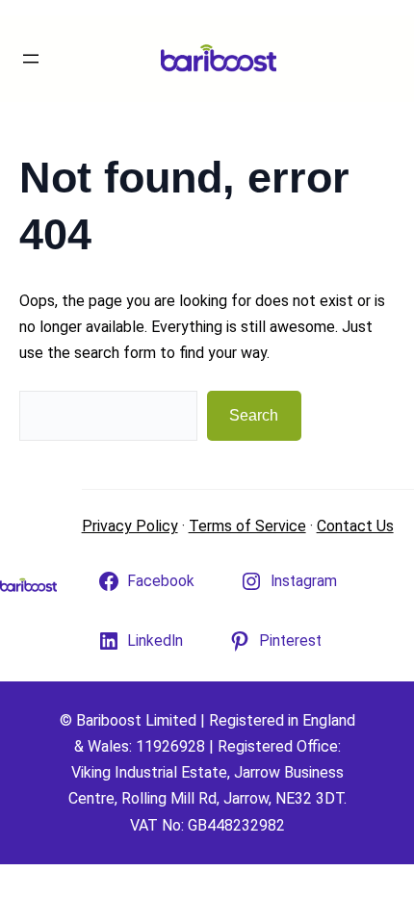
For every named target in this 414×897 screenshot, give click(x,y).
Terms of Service (247, 526)
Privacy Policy (130, 526)
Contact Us (355, 526)
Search (253, 415)
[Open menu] (30, 58)
